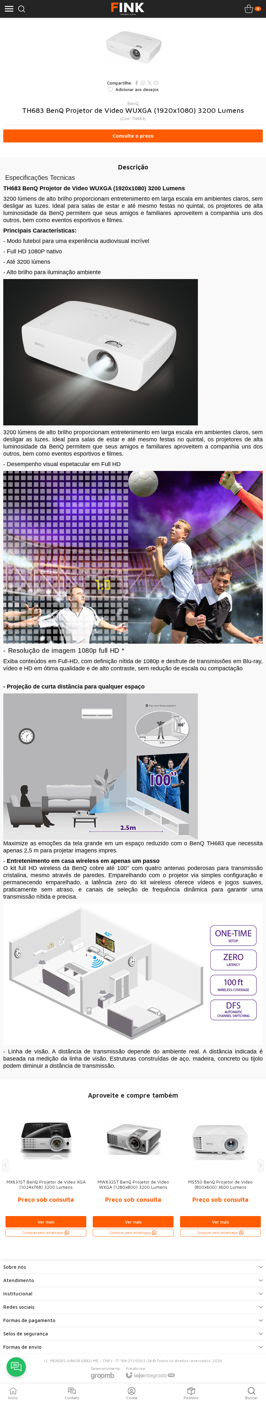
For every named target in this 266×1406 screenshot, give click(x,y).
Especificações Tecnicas (40, 177)
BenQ (133, 103)
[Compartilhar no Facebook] (136, 83)
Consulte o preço (133, 136)
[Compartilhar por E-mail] (156, 83)
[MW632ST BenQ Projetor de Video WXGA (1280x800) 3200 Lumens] (133, 1170)
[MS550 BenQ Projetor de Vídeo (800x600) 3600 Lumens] (220, 1170)
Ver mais (46, 1222)
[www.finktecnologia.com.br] (127, 9)
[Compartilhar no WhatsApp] (143, 83)
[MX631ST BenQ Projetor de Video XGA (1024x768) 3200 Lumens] (46, 1170)
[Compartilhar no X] (149, 83)
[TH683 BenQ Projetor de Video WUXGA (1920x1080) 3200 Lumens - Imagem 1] (133, 47)
